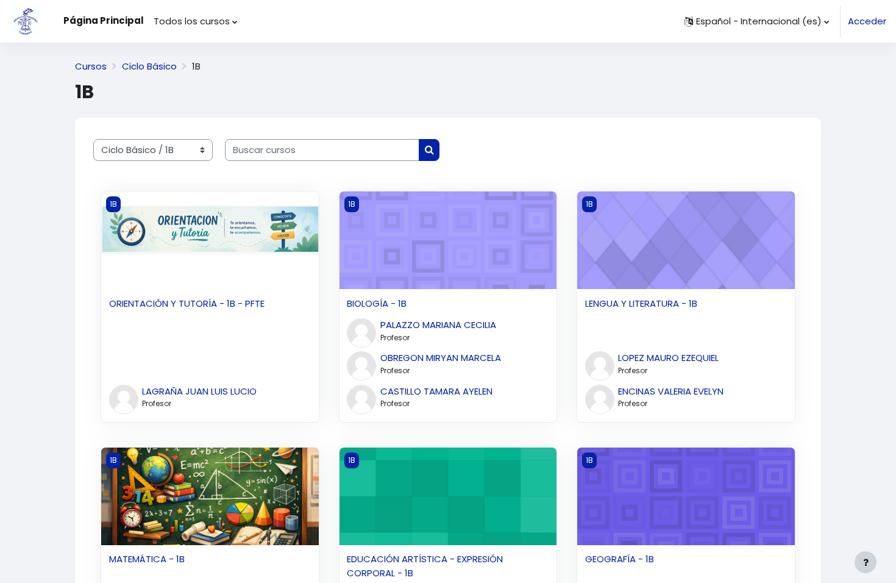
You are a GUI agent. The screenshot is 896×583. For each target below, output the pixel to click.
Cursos (91, 66)
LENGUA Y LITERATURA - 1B (641, 303)
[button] (756, 21)
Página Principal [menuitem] (103, 20)
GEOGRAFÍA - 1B (619, 559)
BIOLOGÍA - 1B (377, 303)
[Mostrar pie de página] (865, 562)
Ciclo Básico (149, 66)
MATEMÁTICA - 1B (147, 559)
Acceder (867, 21)
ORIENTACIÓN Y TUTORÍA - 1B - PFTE (187, 303)
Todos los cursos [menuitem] (192, 21)
